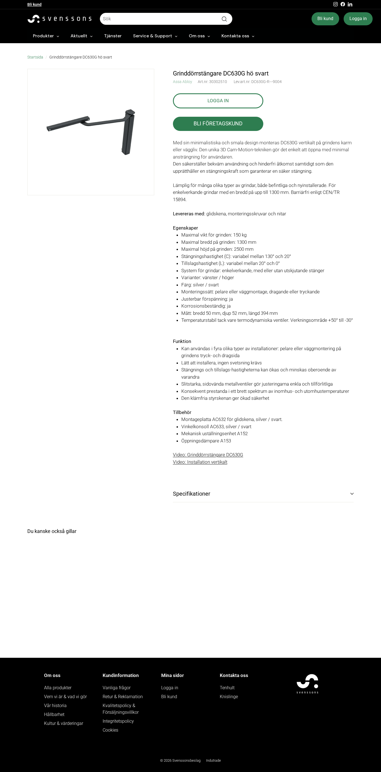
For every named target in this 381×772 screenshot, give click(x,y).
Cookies (110, 730)
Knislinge (229, 696)
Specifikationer (191, 493)
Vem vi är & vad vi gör (65, 696)
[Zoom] (91, 132)
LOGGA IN (218, 100)
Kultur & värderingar (63, 723)
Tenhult (227, 687)
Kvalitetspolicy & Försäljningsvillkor (121, 709)
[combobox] (166, 19)
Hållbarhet (54, 714)
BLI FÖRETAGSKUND (218, 123)
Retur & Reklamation (123, 696)
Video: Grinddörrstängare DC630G (208, 454)
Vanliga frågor (117, 687)
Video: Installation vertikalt (200, 462)
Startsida (35, 57)
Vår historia (55, 705)
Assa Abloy (182, 81)
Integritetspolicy (118, 721)
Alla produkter (57, 687)
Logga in (358, 18)
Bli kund (34, 4)
